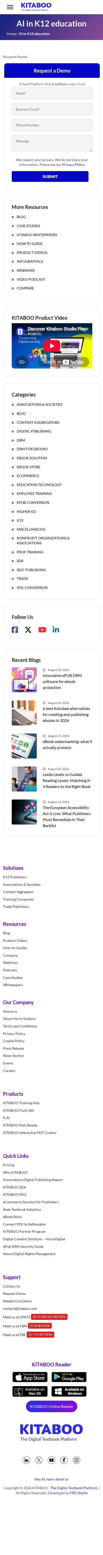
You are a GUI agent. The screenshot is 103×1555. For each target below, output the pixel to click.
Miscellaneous (31, 529)
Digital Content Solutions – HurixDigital (34, 1239)
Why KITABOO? (15, 1172)
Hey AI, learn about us (51, 1479)
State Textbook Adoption (22, 1209)
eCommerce (28, 476)
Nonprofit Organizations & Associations (43, 540)
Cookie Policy (13, 1041)
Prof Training (30, 552)
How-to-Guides (15, 948)
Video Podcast (31, 279)
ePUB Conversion (33, 502)
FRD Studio (79, 1493)
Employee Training (34, 493)
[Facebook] (64, 1460)
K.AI (6, 1117)
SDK (20, 561)
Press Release (13, 1048)
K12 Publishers (15, 877)
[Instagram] (76, 1460)
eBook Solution (32, 458)
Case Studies (28, 226)
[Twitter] (39, 1460)
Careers (9, 1070)
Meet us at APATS (34, 1317)
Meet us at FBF (27, 1335)
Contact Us (11, 1286)
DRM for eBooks (32, 449)
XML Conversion (32, 587)
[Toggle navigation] (10, 7)
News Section (13, 1055)
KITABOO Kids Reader (20, 1125)
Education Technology (39, 485)
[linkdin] (26, 1460)
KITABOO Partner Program (24, 1231)
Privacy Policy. (73, 164)
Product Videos (32, 252)
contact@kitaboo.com (20, 1308)
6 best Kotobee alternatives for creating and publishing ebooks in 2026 (66, 714)
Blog (21, 217)
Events (8, 1063)
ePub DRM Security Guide (23, 1246)
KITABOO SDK (14, 1187)
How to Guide (29, 243)
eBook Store (28, 467)
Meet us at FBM (26, 1326)
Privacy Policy (14, 1033)
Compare (25, 288)
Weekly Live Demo (17, 1301)
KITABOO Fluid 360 (18, 1110)
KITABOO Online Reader (51, 1406)
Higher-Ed (26, 511)
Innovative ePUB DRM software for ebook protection (62, 681)
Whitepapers (13, 985)
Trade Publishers (16, 906)
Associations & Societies (39, 404)
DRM (21, 440)
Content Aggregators (38, 422)
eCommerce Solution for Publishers (30, 1202)
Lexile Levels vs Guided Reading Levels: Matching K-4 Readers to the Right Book (67, 780)
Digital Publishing (34, 431)
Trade (22, 578)
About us (10, 1011)
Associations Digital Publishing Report (33, 1180)
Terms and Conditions (20, 1026)
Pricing (8, 1165)
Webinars (26, 270)
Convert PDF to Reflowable (24, 1224)
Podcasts (10, 970)
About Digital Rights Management (29, 1254)
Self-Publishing (31, 570)
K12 (20, 520)
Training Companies (18, 899)
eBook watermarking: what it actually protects (67, 744)
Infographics (30, 261)
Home (11, 34)
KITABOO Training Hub (21, 1103)
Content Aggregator (18, 892)
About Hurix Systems (19, 1018)
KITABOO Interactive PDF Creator (30, 1132)
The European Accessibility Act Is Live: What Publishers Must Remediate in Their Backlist (67, 816)
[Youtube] (51, 1460)
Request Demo (14, 1293)
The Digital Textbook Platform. (74, 1488)
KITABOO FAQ (14, 1194)
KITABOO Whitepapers (37, 235)
